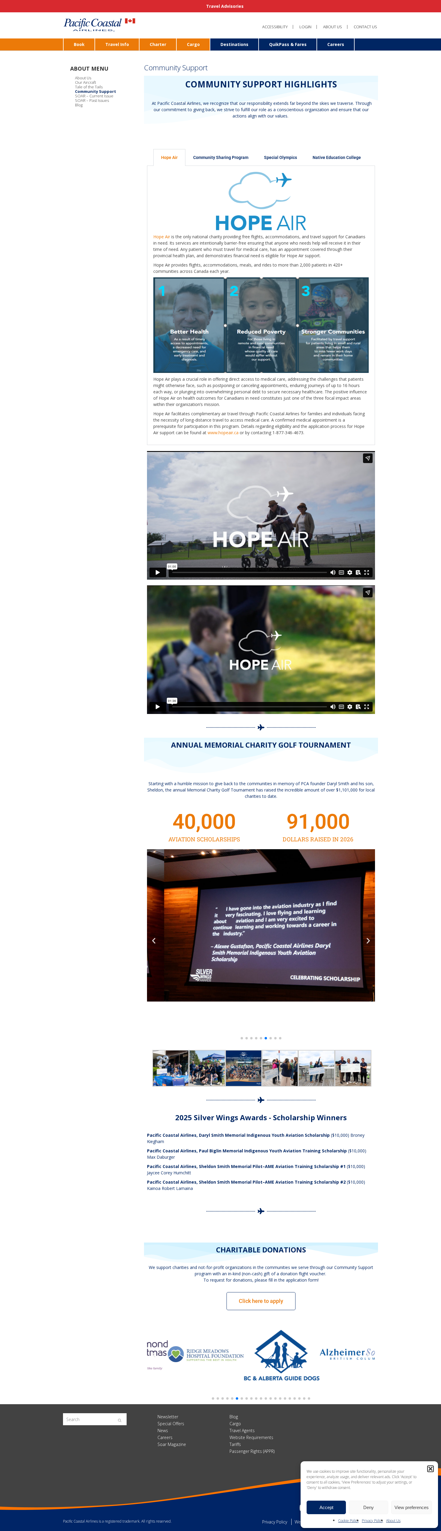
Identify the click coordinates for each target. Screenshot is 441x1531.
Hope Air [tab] (169, 157)
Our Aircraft (85, 82)
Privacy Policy (372, 1520)
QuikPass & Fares (288, 44)
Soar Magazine (172, 1444)
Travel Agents (242, 1430)
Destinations (234, 44)
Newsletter (168, 1417)
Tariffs (235, 1444)
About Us (393, 1520)
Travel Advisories (224, 6)
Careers (335, 44)
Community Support (95, 91)
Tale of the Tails (89, 87)
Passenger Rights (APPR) (252, 1451)
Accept (326, 1507)
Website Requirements (251, 1437)
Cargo (193, 44)
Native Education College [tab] (337, 157)
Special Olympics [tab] (280, 157)
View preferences (411, 1507)
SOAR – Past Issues (92, 100)
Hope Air (161, 236)
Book (79, 44)
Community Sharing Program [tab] (220, 157)
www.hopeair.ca (223, 432)
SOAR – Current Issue (94, 96)
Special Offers (171, 1423)
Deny (368, 1507)
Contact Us (365, 26)
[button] (431, 1469)
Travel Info (117, 44)
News (163, 1430)
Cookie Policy (348, 1520)
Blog (78, 105)
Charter (158, 44)
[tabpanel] (261, 305)
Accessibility (275, 26)
